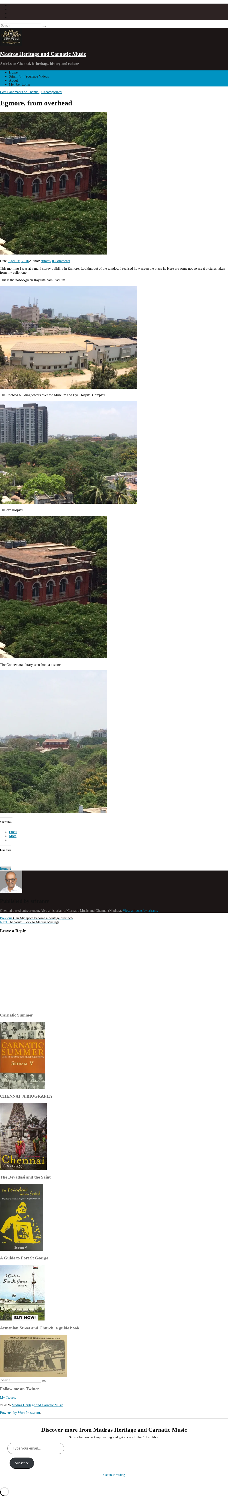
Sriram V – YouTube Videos (29, 76)
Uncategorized (51, 92)
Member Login (19, 84)
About (13, 80)
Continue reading (114, 1474)
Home (13, 72)
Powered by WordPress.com (20, 1413)
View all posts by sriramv (140, 910)
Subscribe (22, 1463)
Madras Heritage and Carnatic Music (43, 54)
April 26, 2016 (18, 261)
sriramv (46, 261)
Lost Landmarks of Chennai (19, 92)
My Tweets (8, 1397)
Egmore (5, 868)
